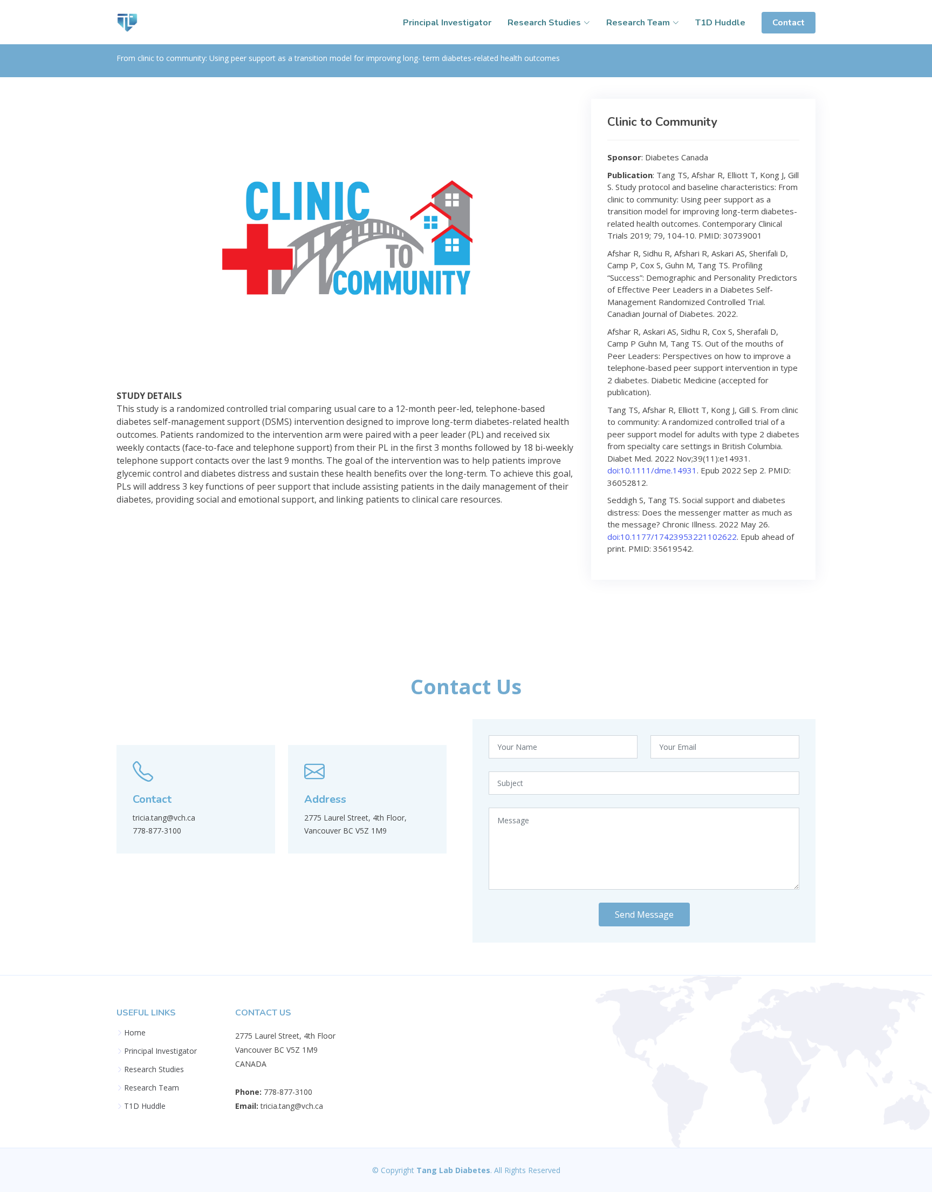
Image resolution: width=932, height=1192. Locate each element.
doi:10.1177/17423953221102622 (672, 536)
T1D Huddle (720, 23)
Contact (788, 23)
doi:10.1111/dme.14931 (652, 470)
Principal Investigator (447, 23)
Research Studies (154, 1069)
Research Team (151, 1088)
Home (135, 1033)
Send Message (644, 914)
